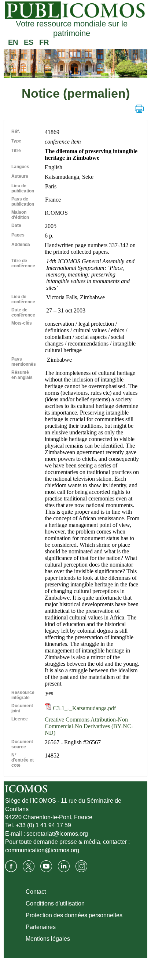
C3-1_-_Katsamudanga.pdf (83, 708)
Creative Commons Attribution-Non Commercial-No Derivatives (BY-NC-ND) (89, 726)
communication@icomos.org (42, 850)
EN (13, 42)
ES (28, 42)
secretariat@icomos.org (57, 834)
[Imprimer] (139, 109)
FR (44, 42)
